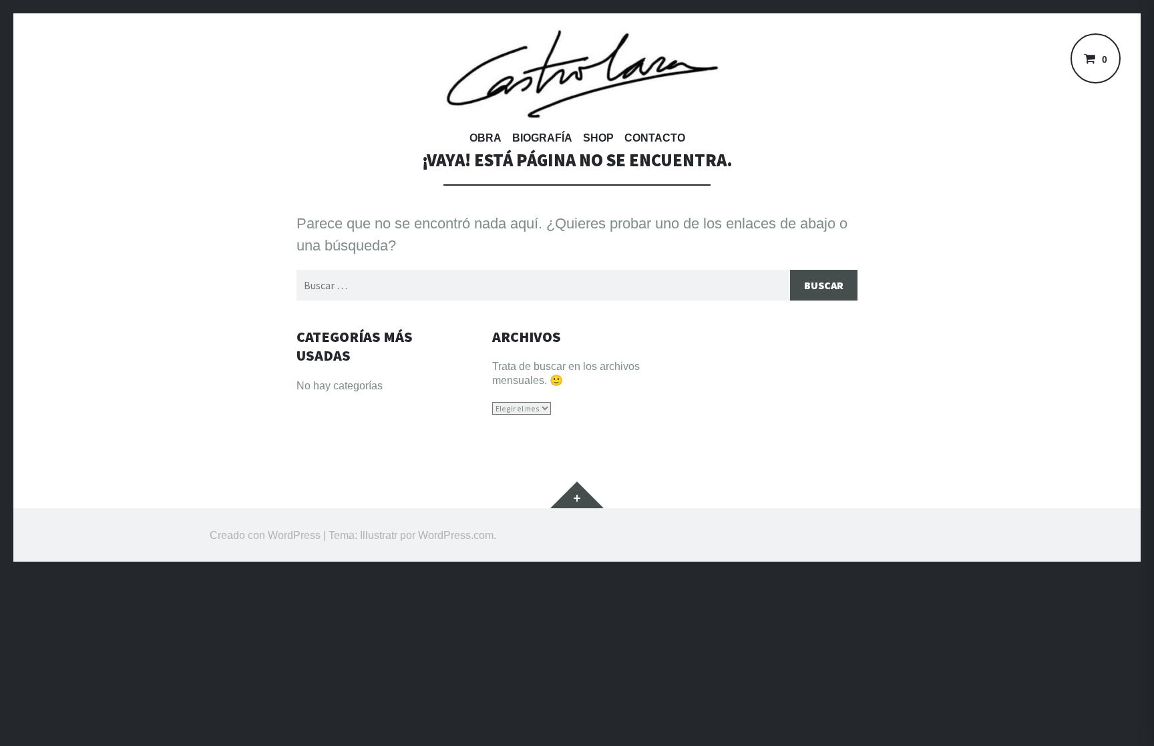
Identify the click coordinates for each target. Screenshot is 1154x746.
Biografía (542, 138)
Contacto (654, 138)
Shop (598, 138)
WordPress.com (456, 535)
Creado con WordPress (265, 535)
